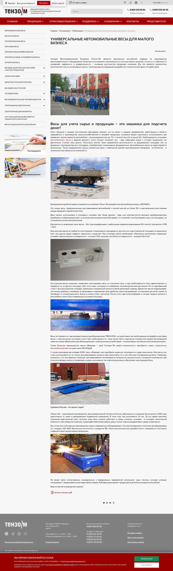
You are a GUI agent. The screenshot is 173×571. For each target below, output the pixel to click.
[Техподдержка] (25, 144)
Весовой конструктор (15, 88)
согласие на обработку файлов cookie (60, 565)
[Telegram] (103, 502)
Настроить (146, 565)
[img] (108, 492)
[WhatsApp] (107, 502)
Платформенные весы (15, 41)
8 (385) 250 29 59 (94, 534)
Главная (53, 31)
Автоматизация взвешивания (19, 52)
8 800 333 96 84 (137, 9)
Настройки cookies (135, 542)
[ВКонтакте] (110, 502)
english (165, 3)
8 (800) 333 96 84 (94, 542)
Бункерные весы (12, 62)
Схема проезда (52, 542)
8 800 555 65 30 (160, 9)
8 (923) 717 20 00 (94, 537)
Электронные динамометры (18, 111)
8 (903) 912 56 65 (94, 539)
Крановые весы (12, 47)
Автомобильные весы (15, 31)
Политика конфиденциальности (19, 542)
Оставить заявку (79, 2)
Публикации (77, 31)
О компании (64, 31)
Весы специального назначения (20, 124)
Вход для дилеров (135, 537)
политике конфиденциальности (73, 561)
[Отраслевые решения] (25, 167)
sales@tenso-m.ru (134, 526)
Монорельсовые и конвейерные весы (22, 57)
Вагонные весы (12, 36)
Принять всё (146, 559)
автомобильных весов (60, 140)
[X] (113, 502)
